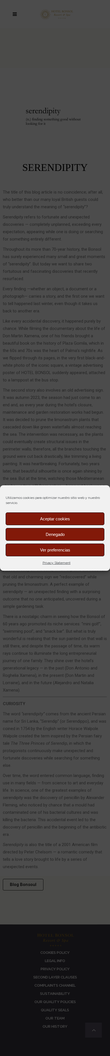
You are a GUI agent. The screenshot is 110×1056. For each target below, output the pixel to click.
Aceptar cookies (55, 518)
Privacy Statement (57, 563)
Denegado (55, 534)
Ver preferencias (55, 550)
